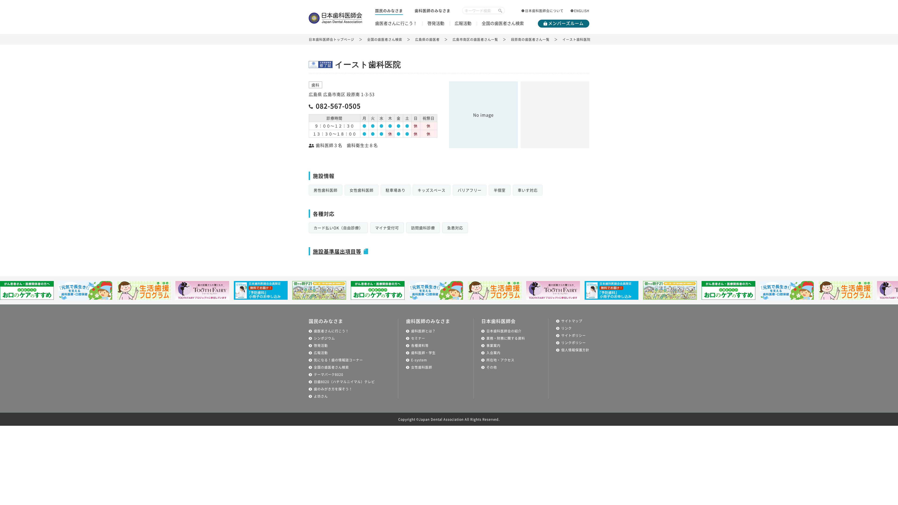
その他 (491, 367)
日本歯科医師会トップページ (331, 39)
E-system (419, 359)
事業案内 (493, 345)
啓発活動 (435, 23)
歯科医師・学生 (423, 352)
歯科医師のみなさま (432, 10)
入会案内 (493, 352)
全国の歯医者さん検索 (503, 23)
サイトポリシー (573, 335)
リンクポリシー (573, 342)
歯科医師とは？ (423, 330)
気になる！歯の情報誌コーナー (338, 359)
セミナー (418, 338)
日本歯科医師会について (544, 10)
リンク (566, 328)
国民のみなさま (389, 10)
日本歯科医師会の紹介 (503, 330)
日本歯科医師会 (498, 321)
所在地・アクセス (500, 359)
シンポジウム (324, 338)
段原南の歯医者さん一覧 (530, 39)
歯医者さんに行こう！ (396, 23)
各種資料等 (420, 345)
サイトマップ (571, 320)
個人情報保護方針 (575, 349)
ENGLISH (581, 10)
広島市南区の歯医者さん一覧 (475, 39)
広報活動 (463, 23)
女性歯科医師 (421, 367)
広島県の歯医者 (427, 39)
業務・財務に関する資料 (505, 338)
